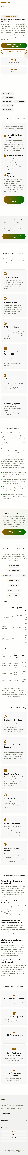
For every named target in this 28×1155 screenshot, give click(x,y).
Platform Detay (9, 105)
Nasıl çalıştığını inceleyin (14, 51)
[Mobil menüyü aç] (26, 2)
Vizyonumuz (7, 101)
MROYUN (5, 2)
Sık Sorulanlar (8, 109)
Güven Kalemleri (8, 98)
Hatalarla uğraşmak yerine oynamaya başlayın (14, 45)
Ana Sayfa (3, 7)
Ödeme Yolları (20, 101)
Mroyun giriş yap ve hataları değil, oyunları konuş (14, 199)
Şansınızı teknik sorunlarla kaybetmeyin (14, 532)
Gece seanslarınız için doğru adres (14, 236)
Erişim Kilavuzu (8, 94)
